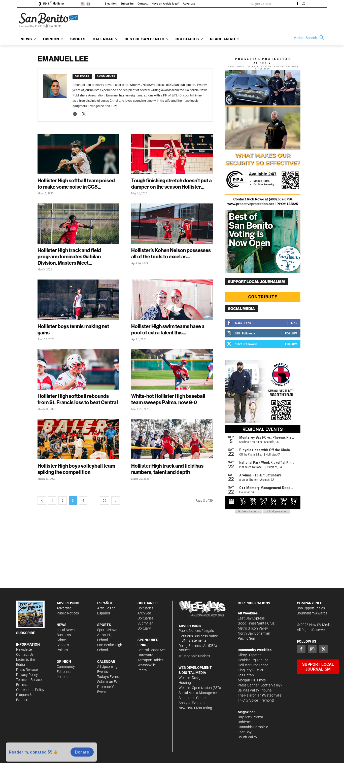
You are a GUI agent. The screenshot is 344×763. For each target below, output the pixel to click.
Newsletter (24, 649)
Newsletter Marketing (195, 708)
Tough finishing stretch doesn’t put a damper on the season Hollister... (171, 183)
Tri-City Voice (248, 700)
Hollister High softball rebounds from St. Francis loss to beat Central (78, 399)
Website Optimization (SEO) (200, 688)
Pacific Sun (246, 638)
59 (104, 500)
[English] (83, 3)
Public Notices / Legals (196, 631)
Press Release (27, 670)
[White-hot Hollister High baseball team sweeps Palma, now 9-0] (172, 369)
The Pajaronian (249, 695)
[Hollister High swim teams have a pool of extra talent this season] (172, 300)
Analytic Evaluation (194, 703)
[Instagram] (303, 4)
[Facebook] (297, 4)
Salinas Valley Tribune (254, 690)
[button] (310, 38)
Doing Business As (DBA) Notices (198, 648)
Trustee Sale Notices (194, 656)
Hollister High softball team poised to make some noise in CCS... (76, 183)
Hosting (185, 683)
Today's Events (108, 677)
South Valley (247, 737)
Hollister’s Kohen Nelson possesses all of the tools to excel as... (171, 253)
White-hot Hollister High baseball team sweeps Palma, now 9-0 (168, 399)
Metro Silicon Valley (253, 628)
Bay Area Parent (250, 717)
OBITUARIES (147, 603)
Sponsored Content (194, 698)
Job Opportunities (311, 608)
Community (66, 667)
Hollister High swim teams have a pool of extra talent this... (167, 329)
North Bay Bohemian (254, 633)
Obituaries (145, 608)
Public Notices (68, 613)
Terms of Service (29, 680)
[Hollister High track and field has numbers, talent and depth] (172, 439)
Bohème (244, 722)
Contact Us (24, 654)
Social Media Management (199, 693)
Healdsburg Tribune (253, 660)
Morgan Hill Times (252, 680)
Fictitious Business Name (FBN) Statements (198, 638)
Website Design (190, 678)
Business (64, 635)
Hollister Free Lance (253, 665)
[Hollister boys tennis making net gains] (78, 300)
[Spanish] (89, 3)
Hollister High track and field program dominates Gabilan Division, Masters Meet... (69, 256)
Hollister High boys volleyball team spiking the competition (76, 469)
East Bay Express (251, 618)
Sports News (107, 630)
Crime (61, 640)
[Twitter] (86, 114)
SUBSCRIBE (25, 633)
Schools (63, 645)
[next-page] (115, 500)
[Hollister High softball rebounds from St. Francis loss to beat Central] (78, 369)
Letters (62, 677)
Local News (66, 630)
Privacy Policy (27, 675)
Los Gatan (246, 675)
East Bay (245, 732)
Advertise (64, 608)
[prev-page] (42, 500)
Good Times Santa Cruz (256, 623)
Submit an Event (110, 682)
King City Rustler (250, 670)
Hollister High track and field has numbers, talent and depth (167, 469)
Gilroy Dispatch (249, 655)
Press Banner (248, 685)
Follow (291, 333)
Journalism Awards (312, 613)
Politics (62, 650)
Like (294, 323)
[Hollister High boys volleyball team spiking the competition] (78, 439)
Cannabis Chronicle (253, 727)
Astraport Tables (150, 660)
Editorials (64, 672)
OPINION (64, 662)
